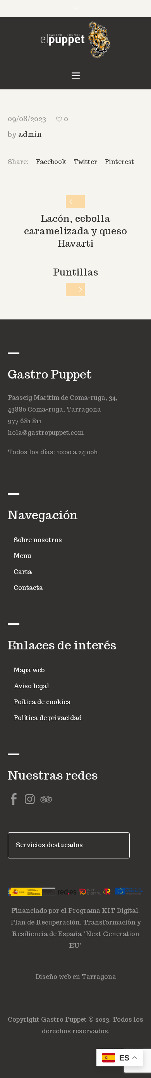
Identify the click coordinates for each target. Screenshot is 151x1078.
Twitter (85, 162)
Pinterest (119, 162)
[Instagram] (30, 799)
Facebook (51, 162)
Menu (22, 556)
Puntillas (75, 272)
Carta (23, 572)
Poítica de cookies (42, 702)
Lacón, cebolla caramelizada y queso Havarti (75, 231)
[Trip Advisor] (46, 799)
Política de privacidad (48, 718)
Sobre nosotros (38, 540)
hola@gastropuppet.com (46, 433)
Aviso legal (31, 686)
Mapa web (29, 670)
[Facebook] (13, 799)
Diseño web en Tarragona (75, 977)
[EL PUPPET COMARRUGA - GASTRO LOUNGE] (75, 39)
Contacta (28, 588)
